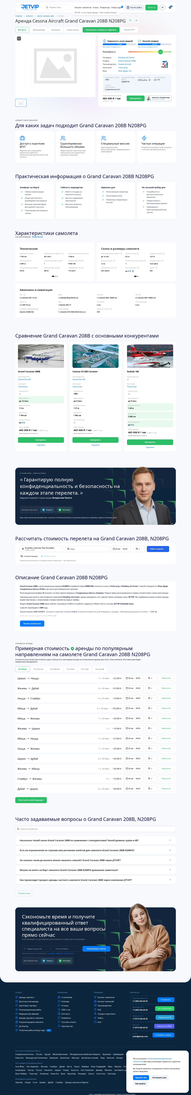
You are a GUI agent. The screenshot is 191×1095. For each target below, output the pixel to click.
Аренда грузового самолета (31, 1018)
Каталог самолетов (83, 7)
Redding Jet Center (126, 57)
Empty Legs (117, 7)
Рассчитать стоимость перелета (101, 30)
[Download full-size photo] (19, 38)
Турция (47, 1054)
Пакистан (19, 1058)
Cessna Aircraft (124, 64)
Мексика (75, 1058)
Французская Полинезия (36, 1058)
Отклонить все (159, 1077)
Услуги (96, 7)
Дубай (62, 1066)
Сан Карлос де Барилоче (125, 1070)
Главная (18, 16)
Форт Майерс (21, 1074)
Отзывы (64, 1005)
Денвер (99, 1070)
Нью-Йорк (19, 1066)
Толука (66, 1070)
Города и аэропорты (107, 1014)
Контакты (65, 1014)
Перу (102, 1058)
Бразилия (107, 1054)
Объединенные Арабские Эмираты (85, 1054)
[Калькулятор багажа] (149, 80)
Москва (44, 1066)
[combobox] (57, 7)
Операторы (105, 7)
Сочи (35, 1082)
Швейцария (118, 1054)
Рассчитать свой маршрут (31, 800)
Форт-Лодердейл (98, 1066)
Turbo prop (123, 68)
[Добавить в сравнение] (136, 20)
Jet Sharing (23, 1026)
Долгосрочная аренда (28, 1001)
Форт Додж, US (124, 71)
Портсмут (33, 1074)
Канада (119, 1058)
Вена (110, 1066)
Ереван (42, 1082)
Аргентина (64, 1058)
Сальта (91, 1074)
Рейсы (100, 1018)
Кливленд (44, 1074)
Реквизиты (66, 1018)
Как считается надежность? (112, 47)
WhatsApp (66, 510)
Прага (76, 1066)
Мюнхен (108, 1070)
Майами (85, 1066)
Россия (39, 1054)
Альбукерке (20, 1070)
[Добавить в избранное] (130, 20)
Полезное (98, 992)
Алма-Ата (55, 1074)
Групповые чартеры (28, 1005)
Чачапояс (48, 1070)
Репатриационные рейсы (30, 1010)
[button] (121, 549)
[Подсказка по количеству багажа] (159, 80)
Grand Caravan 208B (127, 61)
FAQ (99, 1010)
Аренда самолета (26, 997)
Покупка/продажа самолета (31, 1022)
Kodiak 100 (133, 371)
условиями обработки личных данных (61, 953)
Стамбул (53, 1066)
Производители (105, 1005)
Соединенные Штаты (24, 1054)
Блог (100, 1022)
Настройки (140, 1083)
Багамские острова (89, 1058)
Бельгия (110, 1058)
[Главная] (30, 7)
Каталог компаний (106, 1001)
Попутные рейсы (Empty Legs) (34, 1030)
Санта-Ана (100, 1074)
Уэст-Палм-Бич (87, 1070)
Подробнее (41, 445)
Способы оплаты (68, 1022)
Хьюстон (75, 1070)
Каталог (29, 16)
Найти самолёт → (158, 549)
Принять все (141, 1077)
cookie (150, 1058)
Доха (63, 1074)
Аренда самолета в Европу (76, 1082)
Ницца (28, 1082)
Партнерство (67, 1026)
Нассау (31, 1070)
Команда (65, 1001)
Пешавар (82, 1074)
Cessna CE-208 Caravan (85, 371)
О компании (66, 997)
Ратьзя (39, 1070)
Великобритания (60, 1054)
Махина (118, 1066)
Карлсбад (71, 1074)
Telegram (49, 510)
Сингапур (111, 1074)
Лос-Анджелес (32, 1066)
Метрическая (37, 237)
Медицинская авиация (29, 1014)
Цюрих (58, 1070)
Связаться (151, 7)
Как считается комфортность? (147, 47)
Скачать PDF (129, 30)
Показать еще (24, 893)
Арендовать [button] (40, 440)
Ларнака (19, 1082)
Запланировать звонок (96, 949)
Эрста (69, 1066)
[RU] (170, 7)
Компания (62, 992)
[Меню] (162, 7)
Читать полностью (32, 623)
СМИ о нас (66, 1010)
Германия (54, 1058)
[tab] (53, 276)
